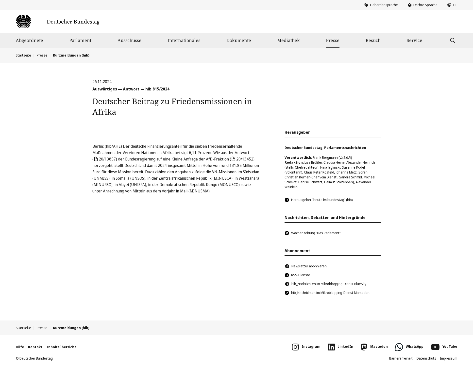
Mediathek (288, 40)
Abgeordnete (29, 40)
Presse (332, 40)
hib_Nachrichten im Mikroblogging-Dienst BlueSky (328, 283)
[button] (451, 5)
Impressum (448, 358)
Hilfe (20, 347)
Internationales (184, 40)
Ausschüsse (129, 40)
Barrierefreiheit (401, 358)
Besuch (373, 40)
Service (414, 40)
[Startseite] (57, 21)
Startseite (23, 55)
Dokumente (238, 40)
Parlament (80, 40)
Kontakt (35, 347)
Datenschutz (426, 358)
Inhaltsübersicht (61, 347)
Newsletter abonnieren (309, 266)
